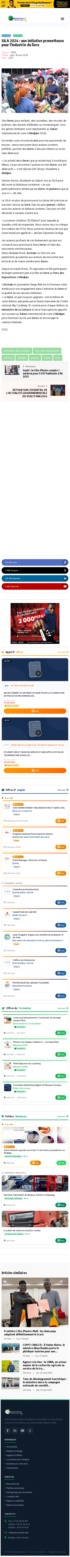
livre (10, 120)
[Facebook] (7, 1431)
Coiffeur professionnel (24, 960)
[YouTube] (22, 1431)
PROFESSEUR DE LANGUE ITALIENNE (31, 982)
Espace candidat (15, 1500)
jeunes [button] (35, 357)
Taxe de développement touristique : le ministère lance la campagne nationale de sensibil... (45, 1382)
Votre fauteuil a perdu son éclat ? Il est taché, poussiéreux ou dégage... (34, 1151)
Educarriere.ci (18, 1552)
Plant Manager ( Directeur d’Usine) (30, 860)
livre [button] (57, 357)
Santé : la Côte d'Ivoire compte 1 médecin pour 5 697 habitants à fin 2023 (43, 373)
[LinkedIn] (15, 1431)
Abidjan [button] (22, 357)
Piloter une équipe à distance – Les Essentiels (36, 1042)
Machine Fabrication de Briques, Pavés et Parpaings (29, 1195)
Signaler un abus (57, 1552)
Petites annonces (15, 1488)
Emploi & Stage (14, 1451)
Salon (53, 129)
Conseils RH (13, 1496)
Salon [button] (47, 357)
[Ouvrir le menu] (62, 18)
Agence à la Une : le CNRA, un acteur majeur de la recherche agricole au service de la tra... (44, 1365)
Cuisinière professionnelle (26, 889)
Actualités (12, 1446)
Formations (12, 1468)
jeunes (53, 188)
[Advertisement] (35, 433)
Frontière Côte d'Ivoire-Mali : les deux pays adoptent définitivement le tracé (30, 1332)
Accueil (6, 35)
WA (63, 1163)
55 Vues (7, 1338)
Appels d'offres (14, 1455)
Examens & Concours (17, 1463)
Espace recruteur (15, 1505)
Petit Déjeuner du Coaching (27, 1063)
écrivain (31, 253)
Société (18, 35)
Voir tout (61, 652)
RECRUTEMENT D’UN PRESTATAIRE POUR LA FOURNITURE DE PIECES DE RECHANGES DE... (34, 694)
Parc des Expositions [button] (47, 350)
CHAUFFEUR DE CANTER (24, 912)
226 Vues (27, 1390)
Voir (37, 711)
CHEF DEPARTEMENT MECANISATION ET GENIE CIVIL (39, 807)
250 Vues (27, 1373)
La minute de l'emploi (18, 1459)
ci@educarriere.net (18, 1532)
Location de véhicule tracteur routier (22, 1230)
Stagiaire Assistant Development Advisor (33, 834)
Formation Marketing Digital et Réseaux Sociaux (37, 1085)
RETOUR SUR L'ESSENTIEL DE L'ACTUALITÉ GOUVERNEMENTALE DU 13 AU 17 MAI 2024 (26, 393)
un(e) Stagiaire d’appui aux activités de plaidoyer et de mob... (38, 936)
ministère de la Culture (16, 309)
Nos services (13, 1483)
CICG (13, 52)
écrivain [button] (8, 357)
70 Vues (26, 1356)
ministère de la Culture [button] (17, 350)
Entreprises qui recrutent (19, 1492)
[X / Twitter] (30, 1431)
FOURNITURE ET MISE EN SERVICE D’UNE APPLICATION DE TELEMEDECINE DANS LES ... (33, 753)
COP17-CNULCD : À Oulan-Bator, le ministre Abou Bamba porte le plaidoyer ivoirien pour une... (44, 1348)
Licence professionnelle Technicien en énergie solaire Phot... (37, 1019)
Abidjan (34, 133)
